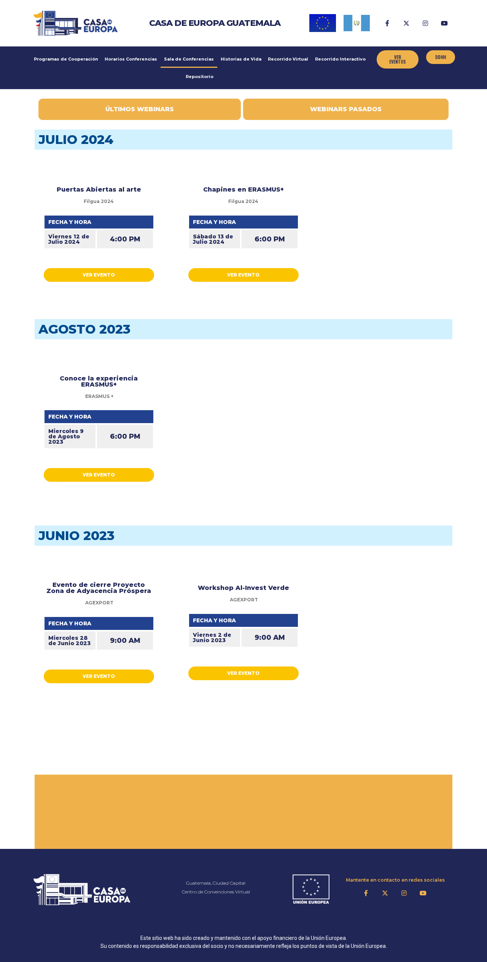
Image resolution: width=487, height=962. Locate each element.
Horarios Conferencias (131, 59)
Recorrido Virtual (288, 59)
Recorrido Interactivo (340, 59)
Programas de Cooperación (66, 59)
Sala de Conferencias (189, 59)
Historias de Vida (241, 59)
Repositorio (199, 76)
